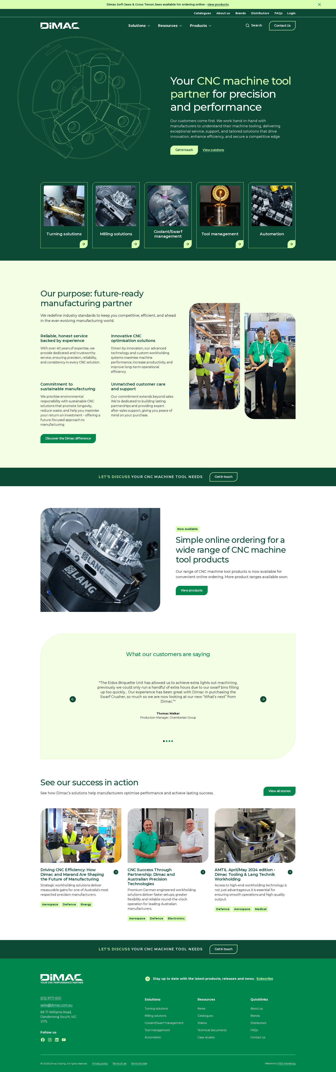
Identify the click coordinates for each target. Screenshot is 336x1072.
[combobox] (253, 25)
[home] (60, 26)
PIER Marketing (287, 1063)
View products (192, 590)
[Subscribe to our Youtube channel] (63, 1039)
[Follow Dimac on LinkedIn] (56, 1039)
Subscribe (264, 979)
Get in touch (184, 150)
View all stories (279, 791)
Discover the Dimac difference (68, 438)
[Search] (253, 25)
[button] (139, 25)
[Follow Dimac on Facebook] (42, 1039)
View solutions (213, 150)
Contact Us (282, 25)
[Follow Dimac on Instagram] (49, 1039)
